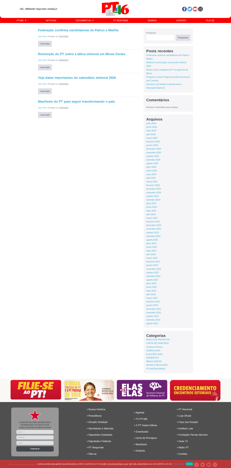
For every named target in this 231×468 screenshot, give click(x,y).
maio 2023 (151, 251)
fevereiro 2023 (153, 261)
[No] (227, 464)
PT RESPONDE (120, 20)
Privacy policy (178, 464)
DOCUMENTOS (83, 20)
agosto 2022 (152, 280)
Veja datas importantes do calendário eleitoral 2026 (77, 77)
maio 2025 (151, 174)
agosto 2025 (152, 163)
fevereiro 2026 (153, 141)
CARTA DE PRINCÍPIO (157, 343)
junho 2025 (151, 171)
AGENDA (152, 20)
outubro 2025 (152, 156)
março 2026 (151, 138)
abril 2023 (151, 254)
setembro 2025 (153, 160)
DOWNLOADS (153, 350)
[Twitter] (189, 9)
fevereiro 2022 (153, 301)
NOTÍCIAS (51, 20)
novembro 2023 (153, 229)
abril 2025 (151, 178)
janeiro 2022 (152, 305)
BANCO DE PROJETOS (158, 339)
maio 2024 (151, 211)
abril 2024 (151, 214)
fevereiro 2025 (153, 185)
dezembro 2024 (153, 189)
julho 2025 (151, 167)
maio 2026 (151, 131)
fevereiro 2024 (153, 221)
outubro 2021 (152, 316)
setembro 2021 (153, 320)
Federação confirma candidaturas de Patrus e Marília (78, 30)
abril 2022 (151, 294)
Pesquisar (151, 33)
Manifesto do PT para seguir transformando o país (76, 101)
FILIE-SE (210, 20)
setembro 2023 (153, 236)
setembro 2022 (153, 276)
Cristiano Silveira (154, 347)
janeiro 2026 (152, 145)
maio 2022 (151, 291)
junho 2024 (151, 207)
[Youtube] (195, 9)
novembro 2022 (153, 269)
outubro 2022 (152, 272)
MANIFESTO (152, 358)
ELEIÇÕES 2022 (154, 354)
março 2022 (151, 298)
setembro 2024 (153, 200)
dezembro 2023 (153, 225)
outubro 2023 (152, 232)
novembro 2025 (153, 152)
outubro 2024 (152, 196)
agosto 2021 (152, 323)
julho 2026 (151, 123)
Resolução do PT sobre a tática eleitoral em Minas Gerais (81, 54)
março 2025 (151, 181)
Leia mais (46, 43)
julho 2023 (151, 243)
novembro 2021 (153, 312)
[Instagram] (200, 9)
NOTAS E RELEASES (157, 365)
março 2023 (151, 258)
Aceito (189, 464)
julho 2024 (151, 203)
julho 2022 (151, 283)
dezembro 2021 (153, 309)
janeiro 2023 (152, 265)
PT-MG (20, 20)
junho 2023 (151, 247)
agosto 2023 (152, 240)
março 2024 (151, 218)
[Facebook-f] (184, 9)
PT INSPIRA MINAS (155, 369)
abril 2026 (151, 134)
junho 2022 (151, 287)
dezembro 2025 (153, 149)
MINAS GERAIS (154, 361)
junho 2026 (151, 127)
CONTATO (181, 20)
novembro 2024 (153, 192)
